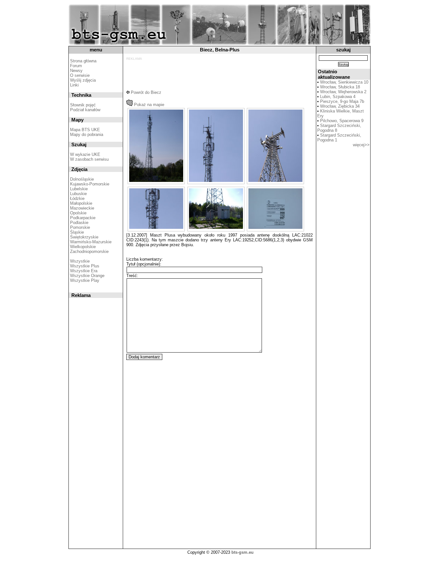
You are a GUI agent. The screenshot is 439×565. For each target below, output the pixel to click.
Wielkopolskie (83, 246)
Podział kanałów (85, 109)
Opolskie (78, 213)
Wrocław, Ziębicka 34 (340, 106)
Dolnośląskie (82, 179)
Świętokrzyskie (84, 237)
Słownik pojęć (83, 105)
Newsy (76, 70)
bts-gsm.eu (242, 552)
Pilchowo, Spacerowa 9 (341, 120)
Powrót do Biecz (145, 92)
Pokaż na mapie (148, 104)
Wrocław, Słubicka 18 (340, 87)
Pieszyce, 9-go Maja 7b (342, 101)
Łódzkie (77, 198)
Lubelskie (79, 188)
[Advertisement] (218, 74)
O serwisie (80, 75)
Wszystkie (80, 261)
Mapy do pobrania (86, 134)
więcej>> (361, 144)
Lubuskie (78, 193)
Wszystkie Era (83, 270)
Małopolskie (81, 203)
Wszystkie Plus (84, 266)
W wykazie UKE (85, 154)
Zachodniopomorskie (89, 251)
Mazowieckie (82, 208)
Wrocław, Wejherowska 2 (343, 91)
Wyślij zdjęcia (83, 80)
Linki (74, 85)
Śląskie (77, 232)
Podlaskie (79, 222)
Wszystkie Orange (87, 275)
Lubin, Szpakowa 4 (337, 96)
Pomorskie (80, 227)
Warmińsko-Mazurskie (91, 241)
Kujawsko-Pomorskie (89, 184)
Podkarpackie (82, 217)
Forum (76, 65)
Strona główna (83, 60)
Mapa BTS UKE (85, 129)
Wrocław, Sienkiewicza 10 (344, 82)
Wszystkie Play (84, 280)
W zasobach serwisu (89, 159)
